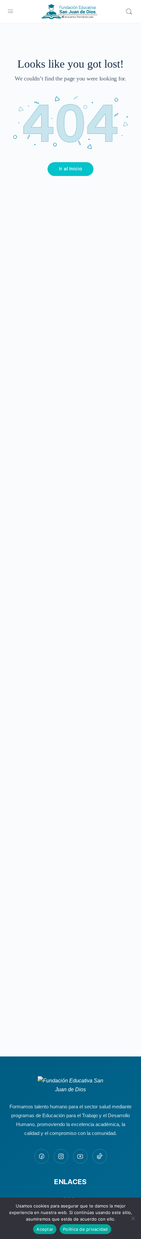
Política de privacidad (85, 1229)
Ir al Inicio (70, 169)
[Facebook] (41, 1156)
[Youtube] (80, 1156)
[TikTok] (99, 1156)
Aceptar (44, 1229)
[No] (133, 1218)
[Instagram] (61, 1156)
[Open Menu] (10, 11)
